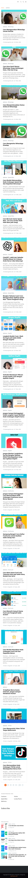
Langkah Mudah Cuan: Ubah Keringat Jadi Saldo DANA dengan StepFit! (13, 338)
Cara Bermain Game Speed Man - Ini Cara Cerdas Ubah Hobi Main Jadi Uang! (12, 220)
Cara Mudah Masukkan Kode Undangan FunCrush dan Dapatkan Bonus (13, 651)
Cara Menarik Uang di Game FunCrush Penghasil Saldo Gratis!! (13, 613)
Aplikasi (5, 27)
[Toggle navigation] (26, 2)
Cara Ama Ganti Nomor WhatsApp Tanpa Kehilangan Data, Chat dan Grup (13, 68)
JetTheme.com (14, 876)
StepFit (10, 333)
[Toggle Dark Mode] (21, 2)
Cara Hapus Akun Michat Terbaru (16, 840)
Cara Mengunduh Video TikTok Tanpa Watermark (14, 729)
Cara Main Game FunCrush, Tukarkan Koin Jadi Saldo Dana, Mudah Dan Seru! (14, 574)
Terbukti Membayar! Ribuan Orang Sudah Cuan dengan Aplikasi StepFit (13, 376)
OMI (13, 831)
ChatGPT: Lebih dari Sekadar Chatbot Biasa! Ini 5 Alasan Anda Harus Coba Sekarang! (13, 259)
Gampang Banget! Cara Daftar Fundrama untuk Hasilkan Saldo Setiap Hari (14, 536)
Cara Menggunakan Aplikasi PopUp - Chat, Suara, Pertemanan (17, 848)
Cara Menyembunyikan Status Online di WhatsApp (13, 106)
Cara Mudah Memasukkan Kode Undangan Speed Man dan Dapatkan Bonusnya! (13, 182)
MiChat (13, 824)
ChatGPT (10, 254)
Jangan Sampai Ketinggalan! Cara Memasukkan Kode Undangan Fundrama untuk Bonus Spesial (13, 496)
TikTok (9, 725)
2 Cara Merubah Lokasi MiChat (16, 825)
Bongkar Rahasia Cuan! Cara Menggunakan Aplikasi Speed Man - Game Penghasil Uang (13, 297)
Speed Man (11, 177)
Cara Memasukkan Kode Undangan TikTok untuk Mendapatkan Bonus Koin (12, 767)
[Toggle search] (23, 2)
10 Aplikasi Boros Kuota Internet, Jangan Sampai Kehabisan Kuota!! (12, 691)
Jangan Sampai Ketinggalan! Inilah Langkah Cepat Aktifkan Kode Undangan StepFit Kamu (14, 415)
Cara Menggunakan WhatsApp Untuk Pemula (14, 30)
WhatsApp (11, 27)
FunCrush (10, 570)
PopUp (13, 845)
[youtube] (18, 2)
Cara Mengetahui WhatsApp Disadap (13, 144)
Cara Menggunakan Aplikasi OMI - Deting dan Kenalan (16, 833)
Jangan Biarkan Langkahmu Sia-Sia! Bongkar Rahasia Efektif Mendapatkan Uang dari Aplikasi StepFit (13, 456)
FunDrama (11, 491)
